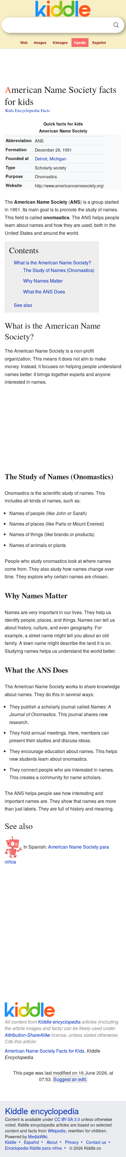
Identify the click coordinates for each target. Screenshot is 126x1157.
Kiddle (10, 1142)
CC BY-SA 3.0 (67, 1119)
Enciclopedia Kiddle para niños (33, 1148)
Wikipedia (57, 1131)
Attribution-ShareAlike (27, 1035)
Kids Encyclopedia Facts (27, 110)
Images (40, 42)
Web (24, 42)
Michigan (58, 158)
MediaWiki (37, 1136)
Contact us (96, 1142)
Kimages (60, 42)
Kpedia (80, 42)
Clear (104, 25)
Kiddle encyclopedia (59, 1021)
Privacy (72, 1142)
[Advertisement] (63, 65)
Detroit (41, 158)
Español (99, 42)
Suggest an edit (69, 1079)
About (52, 1142)
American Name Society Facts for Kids (44, 1050)
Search (116, 25)
